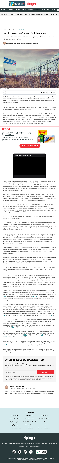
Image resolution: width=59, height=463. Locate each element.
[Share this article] (4, 92)
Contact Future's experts (14, 445)
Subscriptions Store (15, 420)
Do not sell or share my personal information (29, 448)
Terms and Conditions (26, 445)
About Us (4, 445)
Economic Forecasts (44, 423)
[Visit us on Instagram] (25, 453)
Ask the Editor (29, 429)
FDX (13, 327)
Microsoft (16, 336)
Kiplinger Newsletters (15, 429)
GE (42, 335)
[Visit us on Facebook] (19, 453)
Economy (21, 29)
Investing (11, 9)
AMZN (25, 335)
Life (37, 9)
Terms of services (24, 376)
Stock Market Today (44, 420)
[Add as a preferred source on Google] (40, 453)
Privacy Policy (36, 445)
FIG (40, 315)
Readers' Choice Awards (29, 423)
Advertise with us (53, 445)
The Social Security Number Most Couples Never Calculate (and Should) (29, 14)
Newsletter (53, 92)
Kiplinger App (15, 426)
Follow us (44, 92)
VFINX (5, 344)
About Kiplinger (29, 420)
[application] (29, 166)
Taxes (18, 9)
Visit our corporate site (49, 459)
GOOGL (5, 336)
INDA (4, 296)
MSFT (21, 336)
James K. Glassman (14, 43)
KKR (51, 315)
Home (4, 29)
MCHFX (34, 296)
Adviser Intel (45, 9)
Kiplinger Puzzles (29, 426)
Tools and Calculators (44, 429)
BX (4, 315)
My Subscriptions (15, 423)
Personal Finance (27, 9)
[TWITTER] (23, 386)
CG (18, 315)
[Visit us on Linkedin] (31, 453)
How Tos (36, 43)
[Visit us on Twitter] (14, 453)
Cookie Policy (44, 445)
